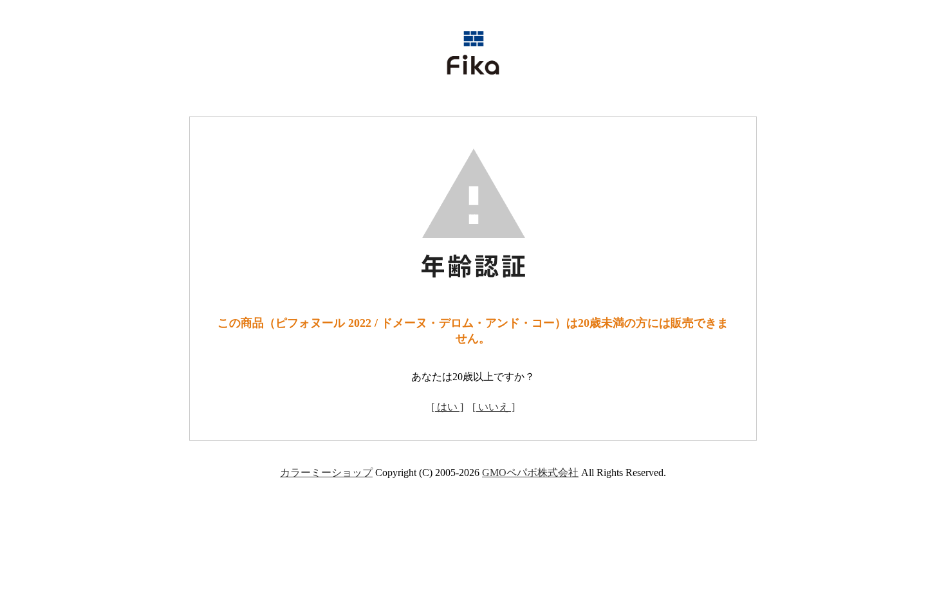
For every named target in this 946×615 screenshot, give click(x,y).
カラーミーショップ (326, 472)
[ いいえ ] (493, 406)
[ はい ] (447, 406)
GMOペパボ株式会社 (530, 472)
